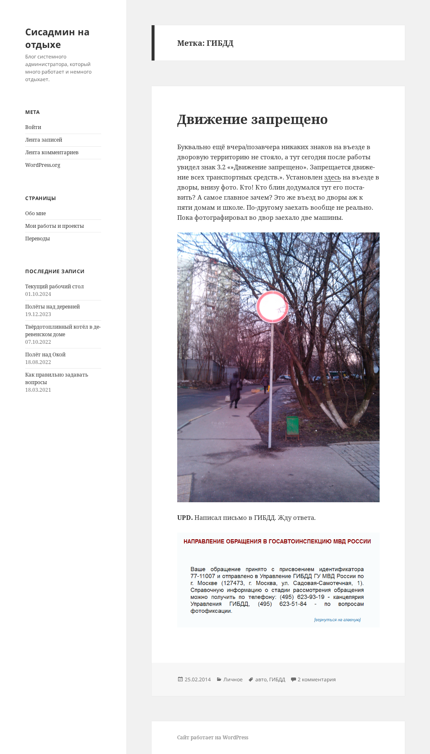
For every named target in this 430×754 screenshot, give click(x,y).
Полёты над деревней (52, 306)
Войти (33, 127)
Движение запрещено (252, 119)
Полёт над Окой (45, 354)
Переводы (37, 238)
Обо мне (35, 213)
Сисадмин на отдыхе (57, 37)
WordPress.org (42, 165)
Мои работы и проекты (54, 225)
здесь (332, 177)
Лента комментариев (52, 152)
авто (261, 679)
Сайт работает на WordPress (212, 737)
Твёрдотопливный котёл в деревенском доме (63, 330)
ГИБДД (277, 679)
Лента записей (43, 139)
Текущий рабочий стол (54, 286)
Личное (233, 679)
